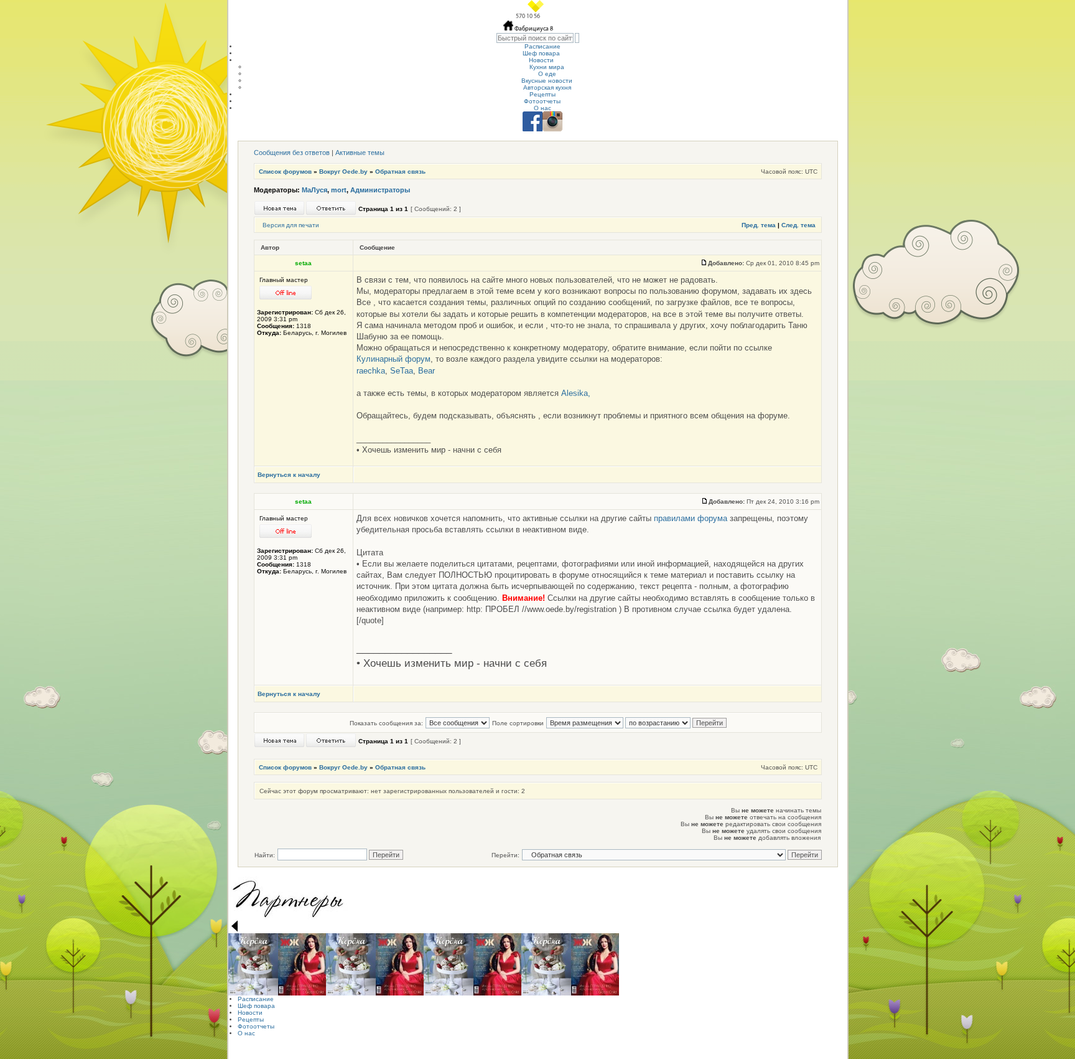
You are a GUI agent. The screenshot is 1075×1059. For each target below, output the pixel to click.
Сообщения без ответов (292, 152)
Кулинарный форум (393, 359)
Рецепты (542, 94)
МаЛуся (314, 190)
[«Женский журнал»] (302, 964)
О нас (542, 108)
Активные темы (359, 152)
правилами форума (690, 518)
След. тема (798, 225)
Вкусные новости (546, 80)
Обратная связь (400, 171)
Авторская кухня (547, 87)
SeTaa (401, 370)
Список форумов (285, 171)
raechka (370, 370)
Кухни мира (546, 67)
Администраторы (380, 190)
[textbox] (535, 38)
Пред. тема (759, 225)
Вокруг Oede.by (343, 171)
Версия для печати (291, 225)
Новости (541, 60)
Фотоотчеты (542, 101)
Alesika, (575, 393)
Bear (426, 370)
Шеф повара (541, 53)
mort (339, 190)
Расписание (542, 46)
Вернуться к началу (289, 474)
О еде (547, 73)
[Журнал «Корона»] (253, 964)
